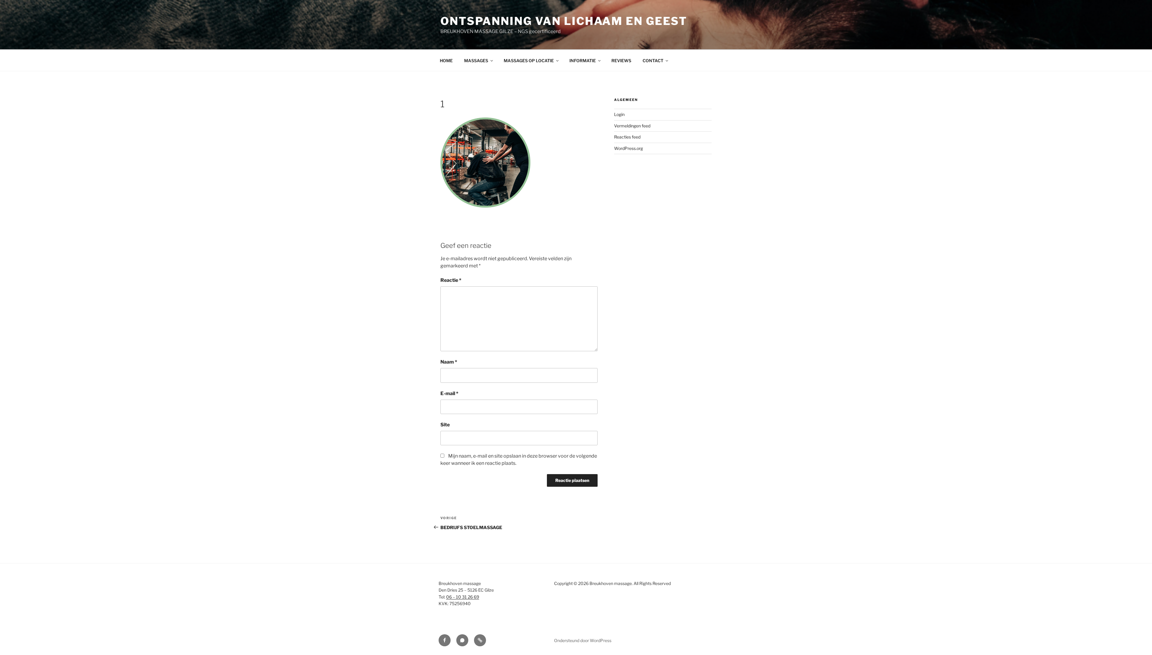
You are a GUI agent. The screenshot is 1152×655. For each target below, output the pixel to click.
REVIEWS (621, 60)
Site (445, 425)
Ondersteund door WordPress (582, 640)
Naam (448, 362)
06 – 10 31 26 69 (462, 596)
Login (619, 114)
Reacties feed (627, 136)
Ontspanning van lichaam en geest (563, 21)
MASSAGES (476, 60)
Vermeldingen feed (632, 125)
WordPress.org (628, 148)
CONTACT (653, 60)
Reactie (450, 280)
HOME (446, 60)
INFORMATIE (582, 60)
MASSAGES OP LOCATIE (529, 60)
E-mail (449, 393)
